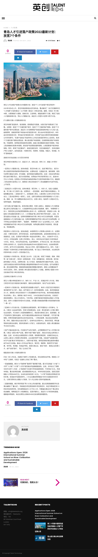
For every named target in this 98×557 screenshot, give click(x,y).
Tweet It (44, 52)
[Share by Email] (18, 57)
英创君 (10, 40)
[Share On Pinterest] (54, 51)
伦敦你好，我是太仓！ (29, 482)
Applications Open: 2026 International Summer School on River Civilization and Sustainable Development (17, 457)
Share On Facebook (26, 52)
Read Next (24, 480)
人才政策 (14, 28)
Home (6, 28)
